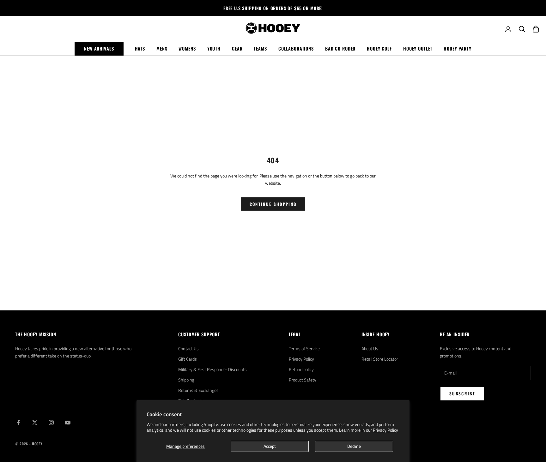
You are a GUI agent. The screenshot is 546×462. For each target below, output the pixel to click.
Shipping (186, 379)
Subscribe (462, 393)
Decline (354, 446)
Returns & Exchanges (198, 390)
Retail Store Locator (379, 359)
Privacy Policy (385, 430)
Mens (161, 48)
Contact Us (188, 348)
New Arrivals (99, 48)
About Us (369, 348)
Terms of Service (304, 348)
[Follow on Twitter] (35, 422)
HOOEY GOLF (379, 48)
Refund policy (301, 369)
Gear (237, 48)
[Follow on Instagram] (51, 422)
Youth (214, 48)
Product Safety (302, 379)
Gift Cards (187, 359)
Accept (270, 446)
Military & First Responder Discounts (212, 369)
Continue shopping (273, 204)
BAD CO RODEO (340, 48)
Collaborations (296, 48)
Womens (187, 48)
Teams (260, 48)
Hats (140, 48)
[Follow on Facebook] (18, 422)
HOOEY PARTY (457, 48)
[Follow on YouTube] (67, 422)
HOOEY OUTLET (417, 48)
